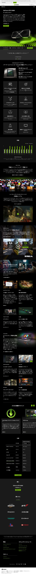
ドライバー (5, 556)
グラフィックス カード (7, 544)
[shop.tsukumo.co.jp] (11, 520)
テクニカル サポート (6, 558)
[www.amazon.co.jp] (11, 507)
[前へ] (31, 405)
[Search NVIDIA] (3, 4)
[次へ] (34, 405)
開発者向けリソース (22, 550)
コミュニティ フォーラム (23, 545)
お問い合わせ (16, 572)
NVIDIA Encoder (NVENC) (10, 460)
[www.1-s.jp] (11, 526)
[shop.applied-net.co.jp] (24, 526)
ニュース (20, 544)
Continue (15, 2)
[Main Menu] (2, 4)
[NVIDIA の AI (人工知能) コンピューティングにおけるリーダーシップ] (16, 5)
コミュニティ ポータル (22, 549)
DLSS (7, 449)
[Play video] (18, 247)
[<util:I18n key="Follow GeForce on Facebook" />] (16, 564)
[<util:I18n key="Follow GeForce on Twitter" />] (23, 564)
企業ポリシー (3, 572)
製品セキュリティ (10, 572)
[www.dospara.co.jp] (11, 514)
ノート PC (5, 545)
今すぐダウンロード (5, 327)
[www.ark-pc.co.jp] (24, 507)
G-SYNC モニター (6, 547)
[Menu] (34, 6)
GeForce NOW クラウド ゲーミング (9, 549)
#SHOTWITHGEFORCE (22, 547)
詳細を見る (4, 305)
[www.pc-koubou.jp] (24, 514)
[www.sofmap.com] (24, 520)
